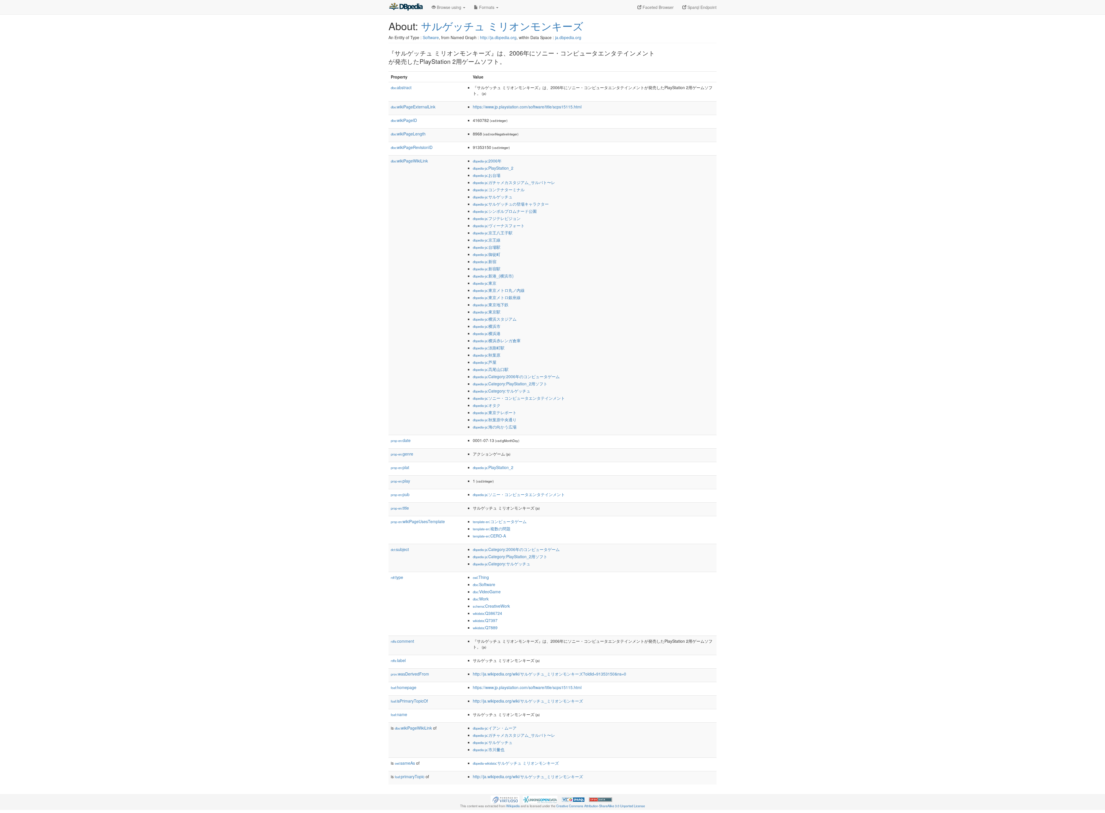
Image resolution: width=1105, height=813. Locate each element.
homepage (403, 687)
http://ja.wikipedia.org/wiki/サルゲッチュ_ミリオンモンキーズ (528, 701)
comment (402, 641)
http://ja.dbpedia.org (498, 37)
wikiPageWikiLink (409, 161)
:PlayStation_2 (493, 168)
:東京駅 (486, 312)
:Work (481, 599)
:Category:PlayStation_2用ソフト (510, 384)
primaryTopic (409, 776)
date (401, 440)
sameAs (405, 763)
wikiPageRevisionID (412, 147)
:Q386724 (487, 613)
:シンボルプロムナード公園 (505, 211)
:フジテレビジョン (497, 218)
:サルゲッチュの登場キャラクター (511, 204)
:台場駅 (486, 247)
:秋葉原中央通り (495, 419)
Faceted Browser (657, 7)
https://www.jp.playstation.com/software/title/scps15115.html (527, 107)
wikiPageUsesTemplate (418, 521)
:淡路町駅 (488, 348)
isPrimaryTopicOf (409, 701)
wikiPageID (404, 120)
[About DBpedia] (405, 7)
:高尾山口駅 (490, 369)
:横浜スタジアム (495, 319)
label (398, 660)
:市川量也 (488, 749)
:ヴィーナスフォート (499, 225)
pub (400, 494)
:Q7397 (485, 620)
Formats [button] (487, 7)
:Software (484, 584)
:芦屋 (484, 362)
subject (400, 549)
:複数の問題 (491, 528)
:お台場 (486, 175)
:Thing (481, 577)
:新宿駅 (486, 268)
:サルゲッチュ (493, 197)
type (397, 577)
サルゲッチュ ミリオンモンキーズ (502, 25)
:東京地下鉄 (490, 304)
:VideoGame (487, 591)
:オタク (486, 405)
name (399, 714)
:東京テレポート (495, 412)
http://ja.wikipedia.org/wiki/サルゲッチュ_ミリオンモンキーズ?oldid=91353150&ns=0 (549, 674)
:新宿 (484, 261)
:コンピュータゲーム (500, 521)
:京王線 (486, 240)
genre (402, 454)
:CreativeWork (491, 606)
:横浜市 (486, 326)
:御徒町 (486, 254)
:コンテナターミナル (499, 189)
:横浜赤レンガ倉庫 (497, 340)
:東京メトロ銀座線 (497, 297)
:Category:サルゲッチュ (501, 391)
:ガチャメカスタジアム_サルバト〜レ (514, 182)
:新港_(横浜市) (493, 276)
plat (400, 467)
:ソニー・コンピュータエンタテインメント (519, 398)
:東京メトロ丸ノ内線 (499, 290)
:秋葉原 (486, 355)
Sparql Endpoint (701, 7)
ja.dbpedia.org (568, 37)
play (400, 481)
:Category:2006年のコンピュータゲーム (516, 376)
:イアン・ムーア (495, 728)
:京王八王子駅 (493, 233)
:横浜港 (486, 333)
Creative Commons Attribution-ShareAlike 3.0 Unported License (600, 806)
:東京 (484, 283)
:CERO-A (489, 536)
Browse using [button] (449, 7)
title (400, 508)
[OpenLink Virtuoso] (505, 799)
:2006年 (487, 161)
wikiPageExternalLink (413, 107)
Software (431, 37)
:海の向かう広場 (495, 427)
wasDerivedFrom (410, 674)
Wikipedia (513, 806)
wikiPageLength (408, 134)
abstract (401, 87)
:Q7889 (485, 627)
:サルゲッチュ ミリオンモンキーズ (516, 763)
